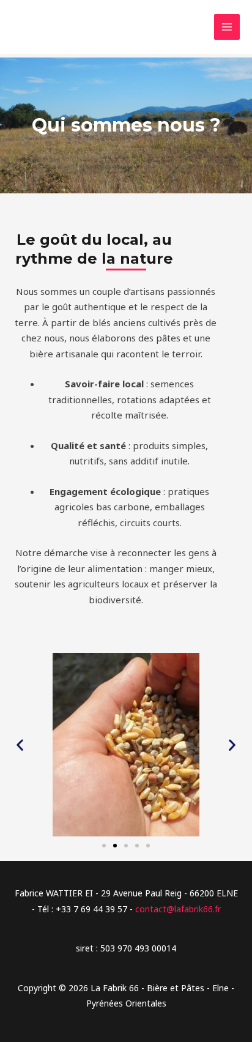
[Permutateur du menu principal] (227, 27)
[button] (20, 745)
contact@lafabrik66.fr (178, 909)
